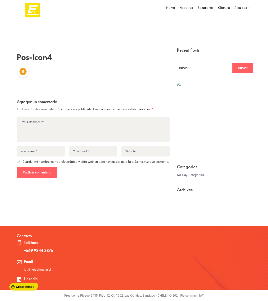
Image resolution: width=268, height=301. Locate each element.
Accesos (240, 8)
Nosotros (186, 8)
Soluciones (206, 8)
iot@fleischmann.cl (37, 269)
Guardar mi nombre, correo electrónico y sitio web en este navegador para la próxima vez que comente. (95, 162)
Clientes (224, 8)
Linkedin (31, 278)
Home (170, 8)
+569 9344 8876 (38, 250)
